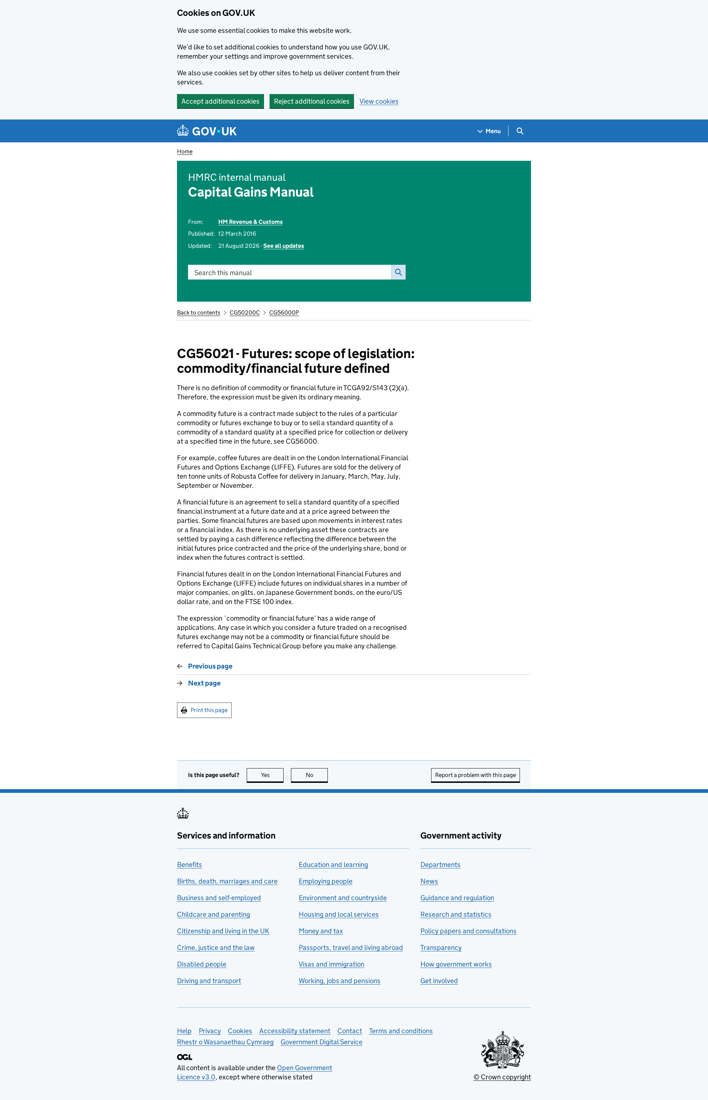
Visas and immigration (331, 964)
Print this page (209, 710)
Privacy (210, 1031)
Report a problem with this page (475, 774)
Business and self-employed (219, 897)
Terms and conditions (401, 1031)
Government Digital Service (321, 1042)
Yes (272, 774)
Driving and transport (209, 980)
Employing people (326, 881)
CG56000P (284, 312)
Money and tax (321, 931)
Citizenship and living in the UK (223, 931)
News (429, 881)
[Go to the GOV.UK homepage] (207, 131)
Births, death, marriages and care (227, 881)
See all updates (283, 245)
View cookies (379, 101)
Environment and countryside (343, 897)
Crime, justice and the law (216, 947)
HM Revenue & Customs (250, 221)
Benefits (189, 864)
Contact (349, 1031)
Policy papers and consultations (468, 931)
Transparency (441, 947)
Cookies (240, 1031)
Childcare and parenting (213, 914)
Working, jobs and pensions (340, 980)
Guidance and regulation (457, 897)
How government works (456, 964)
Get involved (439, 980)
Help (184, 1031)
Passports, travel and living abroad (351, 947)
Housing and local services (339, 914)
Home (184, 151)
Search (398, 272)
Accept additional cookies (220, 101)
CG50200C (245, 312)
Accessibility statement (294, 1031)
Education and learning (333, 864)
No (317, 774)
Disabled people (201, 964)
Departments (440, 864)
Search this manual (223, 272)
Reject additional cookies (312, 101)
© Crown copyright (502, 1077)
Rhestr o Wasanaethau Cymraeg (225, 1042)
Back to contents (198, 312)
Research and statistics (456, 914)
